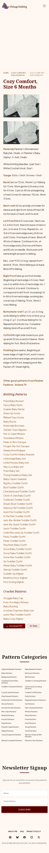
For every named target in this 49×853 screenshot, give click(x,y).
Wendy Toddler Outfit (15, 569)
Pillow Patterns (30, 715)
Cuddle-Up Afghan (13, 573)
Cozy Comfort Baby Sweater (19, 454)
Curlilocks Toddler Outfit (16, 499)
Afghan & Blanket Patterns (11, 669)
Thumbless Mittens (13, 438)
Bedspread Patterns (9, 677)
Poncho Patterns (7, 719)
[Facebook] (24, 837)
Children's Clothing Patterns (35, 681)
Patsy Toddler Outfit (14, 536)
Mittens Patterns (31, 712)
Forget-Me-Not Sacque (16, 446)
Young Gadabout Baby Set (17, 475)
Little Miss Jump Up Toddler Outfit (21, 532)
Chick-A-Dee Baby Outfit (17, 495)
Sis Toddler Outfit (12, 561)
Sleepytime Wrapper (14, 450)
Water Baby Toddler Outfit (17, 565)
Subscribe (24, 809)
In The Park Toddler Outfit (17, 516)
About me (12, 831)
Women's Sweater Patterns (11, 740)
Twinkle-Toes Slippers (15, 429)
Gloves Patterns (7, 704)
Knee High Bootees (13, 425)
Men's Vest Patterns (8, 712)
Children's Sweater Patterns (11, 687)
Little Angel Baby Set (14, 458)
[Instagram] (31, 837)
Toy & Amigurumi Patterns (11, 735)
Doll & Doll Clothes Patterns (11, 700)
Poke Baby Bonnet (13, 401)
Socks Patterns (31, 731)
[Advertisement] (24, 37)
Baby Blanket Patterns (33, 669)
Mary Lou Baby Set (13, 466)
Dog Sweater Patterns (9, 696)
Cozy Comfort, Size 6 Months (18, 74)
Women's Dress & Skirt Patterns (33, 736)
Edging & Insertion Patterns (35, 700)
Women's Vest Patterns (34, 740)
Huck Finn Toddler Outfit (16, 512)
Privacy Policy (34, 831)
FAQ (22, 831)
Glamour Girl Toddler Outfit (18, 507)
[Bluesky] (17, 837)
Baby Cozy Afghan (13, 618)
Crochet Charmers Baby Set (18, 610)
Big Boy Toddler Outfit (15, 483)
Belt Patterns (30, 677)
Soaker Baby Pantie (13, 409)
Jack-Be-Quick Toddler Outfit (19, 524)
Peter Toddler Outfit (14, 540)
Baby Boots (9, 421)
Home (6, 73)
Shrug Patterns (30, 727)
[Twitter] (38, 837)
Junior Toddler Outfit (14, 528)
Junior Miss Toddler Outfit (17, 614)
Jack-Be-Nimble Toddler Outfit (20, 520)
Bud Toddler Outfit (13, 487)
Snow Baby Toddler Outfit (17, 549)
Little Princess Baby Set (16, 462)
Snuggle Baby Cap (13, 598)
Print (35, 626)
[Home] (14, 5)
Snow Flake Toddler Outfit (17, 553)
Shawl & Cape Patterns (10, 727)
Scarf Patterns (30, 723)
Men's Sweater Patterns (34, 708)
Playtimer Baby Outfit (15, 544)
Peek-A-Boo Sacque (14, 442)
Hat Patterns (30, 704)
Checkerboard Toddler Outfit (19, 491)
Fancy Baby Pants (12, 405)
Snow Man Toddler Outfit (16, 557)
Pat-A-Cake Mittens (14, 433)
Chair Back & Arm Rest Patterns (9, 682)
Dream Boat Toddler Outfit (17, 503)
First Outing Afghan (13, 582)
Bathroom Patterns (32, 673)
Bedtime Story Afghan (15, 577)
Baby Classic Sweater (15, 479)
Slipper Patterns (7, 731)
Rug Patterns (6, 723)
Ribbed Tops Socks (13, 417)
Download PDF (15, 626)
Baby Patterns (6, 673)
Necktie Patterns (7, 715)
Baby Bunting (10, 606)
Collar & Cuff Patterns (33, 692)
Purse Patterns (30, 719)
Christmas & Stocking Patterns (33, 688)
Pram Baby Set (11, 470)
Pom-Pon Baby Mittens (16, 602)
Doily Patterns (30, 696)
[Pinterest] (10, 837)
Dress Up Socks (11, 413)
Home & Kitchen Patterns (11, 708)
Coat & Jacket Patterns (10, 692)
